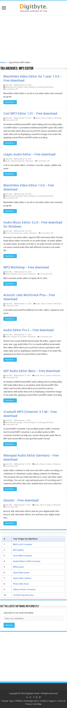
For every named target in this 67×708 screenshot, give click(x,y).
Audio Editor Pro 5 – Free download (28, 330)
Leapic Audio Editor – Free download (29, 154)
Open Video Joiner (21, 572)
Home (3, 62)
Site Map (37, 704)
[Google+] (30, 697)
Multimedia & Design (13, 87)
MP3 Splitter (18, 550)
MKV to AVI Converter (22, 544)
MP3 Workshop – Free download (26, 267)
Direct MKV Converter (22, 555)
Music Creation (47, 118)
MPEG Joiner (18, 567)
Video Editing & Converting (34, 87)
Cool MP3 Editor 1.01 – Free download (30, 113)
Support (52, 701)
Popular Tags (7, 701)
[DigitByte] (33, 7)
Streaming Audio (18, 161)
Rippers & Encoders (19, 274)
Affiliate (18, 701)
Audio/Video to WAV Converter (27, 561)
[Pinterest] (36, 697)
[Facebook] (34, 697)
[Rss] (27, 697)
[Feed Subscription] (66, 68)
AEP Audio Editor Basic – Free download (31, 371)
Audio (38, 118)
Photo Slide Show (21, 584)
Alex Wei (8, 85)
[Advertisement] (33, 38)
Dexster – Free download (21, 500)
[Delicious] (39, 697)
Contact (43, 701)
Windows (49, 87)
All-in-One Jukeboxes (14, 233)
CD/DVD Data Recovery (23, 595)
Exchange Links (31, 701)
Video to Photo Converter (24, 589)
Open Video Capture (22, 578)
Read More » (10, 102)
